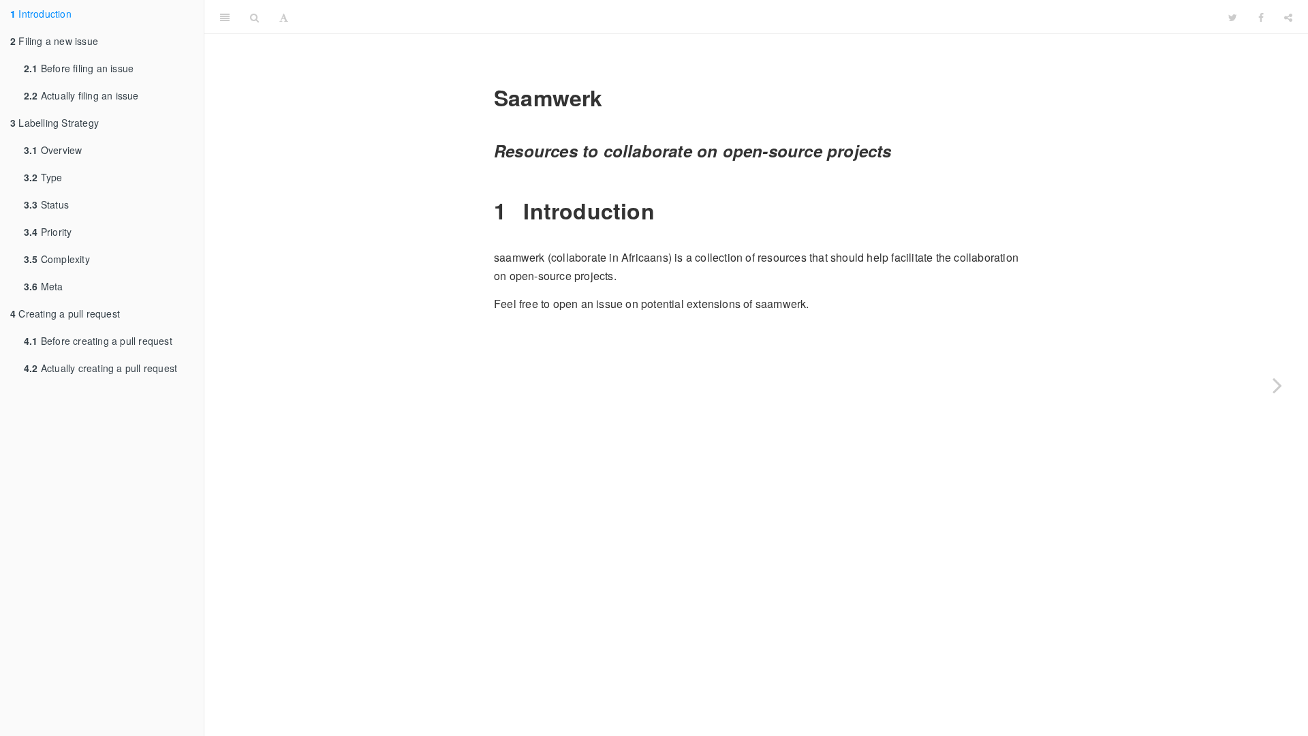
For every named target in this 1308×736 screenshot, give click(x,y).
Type (43, 177)
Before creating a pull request (98, 341)
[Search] (254, 17)
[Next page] (1277, 385)
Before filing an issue (79, 68)
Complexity (57, 259)
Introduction (41, 13)
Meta (43, 286)
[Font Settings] (283, 17)
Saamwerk (759, 17)
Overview (53, 150)
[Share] (1288, 17)
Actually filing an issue (81, 95)
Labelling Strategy (54, 122)
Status (46, 204)
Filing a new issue (54, 41)
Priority (48, 232)
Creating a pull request (65, 313)
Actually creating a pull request (100, 368)
